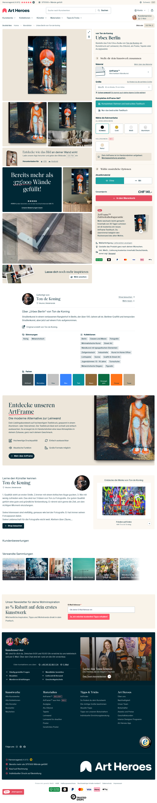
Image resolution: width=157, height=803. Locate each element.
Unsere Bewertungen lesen (32, 208)
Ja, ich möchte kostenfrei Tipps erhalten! (89, 617)
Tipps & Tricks (73, 18)
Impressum (117, 783)
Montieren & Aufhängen (19, 679)
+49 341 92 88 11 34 (49, 664)
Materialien (55, 18)
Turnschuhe (114, 361)
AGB (57, 783)
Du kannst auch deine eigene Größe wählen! (121, 93)
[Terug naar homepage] (15, 10)
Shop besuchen (126, 297)
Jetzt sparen (13, 791)
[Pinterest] (20, 746)
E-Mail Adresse (74, 605)
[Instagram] (16, 746)
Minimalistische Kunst (91, 343)
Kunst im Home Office (121, 352)
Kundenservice (144, 16)
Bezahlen (13, 676)
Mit (139, 180)
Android (54, 161)
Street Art (108, 343)
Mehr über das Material (143, 64)
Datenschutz (107, 783)
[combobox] (71, 10)
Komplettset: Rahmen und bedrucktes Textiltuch (123, 103)
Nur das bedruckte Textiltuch (114, 110)
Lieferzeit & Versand (54, 676)
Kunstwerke (7, 18)
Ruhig (25, 339)
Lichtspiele (86, 357)
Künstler (40, 18)
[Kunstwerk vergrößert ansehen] (89, 32)
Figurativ (109, 366)
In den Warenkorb (126, 198)
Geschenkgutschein (54, 679)
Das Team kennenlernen (94, 676)
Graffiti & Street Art (112, 357)
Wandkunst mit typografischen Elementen (99, 348)
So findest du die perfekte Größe (139, 82)
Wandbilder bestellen (55, 672)
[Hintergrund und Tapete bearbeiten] (89, 37)
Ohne (111, 180)
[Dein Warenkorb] (152, 10)
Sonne (97, 357)
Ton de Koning (106, 33)
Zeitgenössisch (88, 352)
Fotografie (114, 339)
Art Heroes (124, 692)
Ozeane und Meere (98, 339)
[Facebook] (24, 746)
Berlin (84, 339)
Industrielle (103, 352)
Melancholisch (38, 339)
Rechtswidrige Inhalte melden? (89, 783)
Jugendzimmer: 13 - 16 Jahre (94, 361)
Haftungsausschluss (68, 783)
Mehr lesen (128, 301)
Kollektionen (24, 18)
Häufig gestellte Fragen (19, 672)
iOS (45, 161)
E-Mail (143, 18)
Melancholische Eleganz (92, 366)
